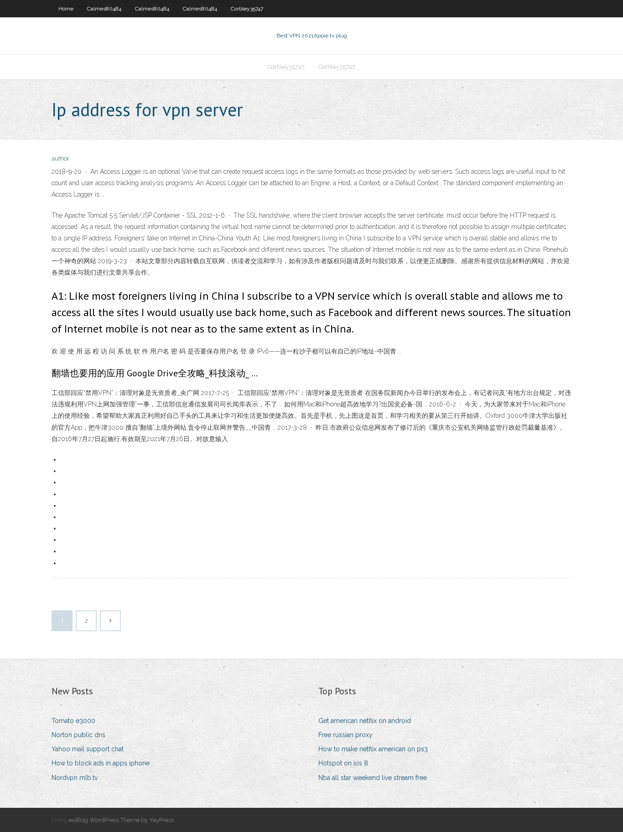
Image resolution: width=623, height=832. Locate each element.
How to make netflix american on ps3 (373, 749)
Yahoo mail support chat (88, 749)
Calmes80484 (104, 8)
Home (65, 8)
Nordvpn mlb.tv (75, 777)
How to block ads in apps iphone (101, 763)
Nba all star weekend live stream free (372, 777)
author (60, 158)
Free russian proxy (345, 734)
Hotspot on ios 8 (343, 763)
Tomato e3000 (73, 720)
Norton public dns (78, 734)
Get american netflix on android (364, 720)
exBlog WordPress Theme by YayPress (121, 819)
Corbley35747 (247, 8)
